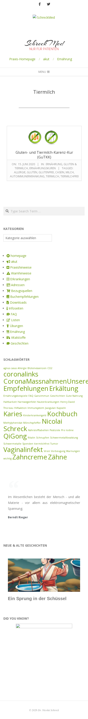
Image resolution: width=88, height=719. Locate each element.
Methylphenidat (12, 422)
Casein (59, 172)
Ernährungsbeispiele (15, 395)
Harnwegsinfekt (27, 401)
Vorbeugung (58, 451)
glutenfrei (46, 172)
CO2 (49, 368)
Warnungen (73, 451)
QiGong (15, 436)
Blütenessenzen (37, 368)
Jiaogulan (50, 408)
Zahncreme (29, 456)
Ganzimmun (41, 395)
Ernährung (64, 59)
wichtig (7, 458)
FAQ (30, 395)
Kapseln (61, 408)
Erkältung (63, 388)
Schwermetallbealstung (64, 437)
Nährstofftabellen (38, 430)
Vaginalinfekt (23, 449)
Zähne (57, 456)
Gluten (32, 172)
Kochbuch (62, 413)
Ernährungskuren (42, 168)
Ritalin (31, 437)
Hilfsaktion (20, 408)
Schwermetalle (12, 443)
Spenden (27, 443)
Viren (47, 451)
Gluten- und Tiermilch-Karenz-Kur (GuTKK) (44, 155)
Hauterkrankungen (48, 401)
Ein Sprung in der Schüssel (37, 598)
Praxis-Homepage (22, 59)
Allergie (19, 172)
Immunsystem (36, 408)
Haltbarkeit (10, 401)
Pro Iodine (67, 430)
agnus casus (10, 368)
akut (46, 59)
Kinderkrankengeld (34, 415)
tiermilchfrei (69, 176)
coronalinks (20, 374)
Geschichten (57, 395)
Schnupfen (42, 437)
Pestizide (55, 430)
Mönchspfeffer (32, 422)
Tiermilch (52, 176)
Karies (12, 413)
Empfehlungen (25, 388)
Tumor (54, 443)
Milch (70, 172)
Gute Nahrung (74, 395)
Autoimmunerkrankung (27, 176)
